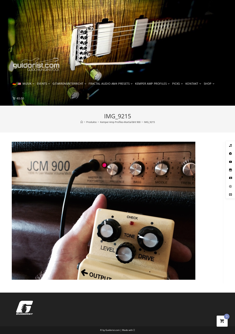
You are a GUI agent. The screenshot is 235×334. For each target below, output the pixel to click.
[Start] (81, 122)
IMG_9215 (149, 122)
